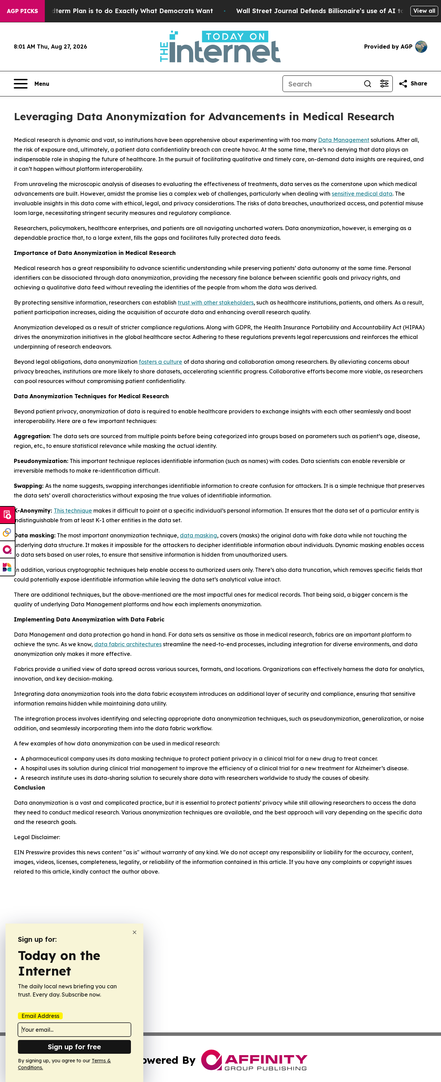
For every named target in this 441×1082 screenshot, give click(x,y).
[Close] (134, 932)
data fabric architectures (128, 644)
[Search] (367, 84)
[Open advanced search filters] (384, 84)
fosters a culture (160, 361)
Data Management (343, 139)
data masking (198, 535)
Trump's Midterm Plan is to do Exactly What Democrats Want (115, 11)
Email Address (40, 1015)
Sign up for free (74, 1046)
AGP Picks (22, 11)
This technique (73, 510)
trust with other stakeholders (216, 302)
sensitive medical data (362, 193)
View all (424, 10)
